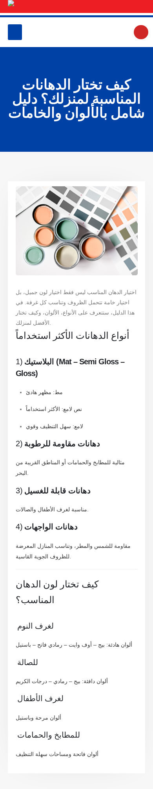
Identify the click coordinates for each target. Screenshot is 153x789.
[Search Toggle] (141, 32)
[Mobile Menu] (15, 32)
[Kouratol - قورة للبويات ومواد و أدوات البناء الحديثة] (76, 6)
